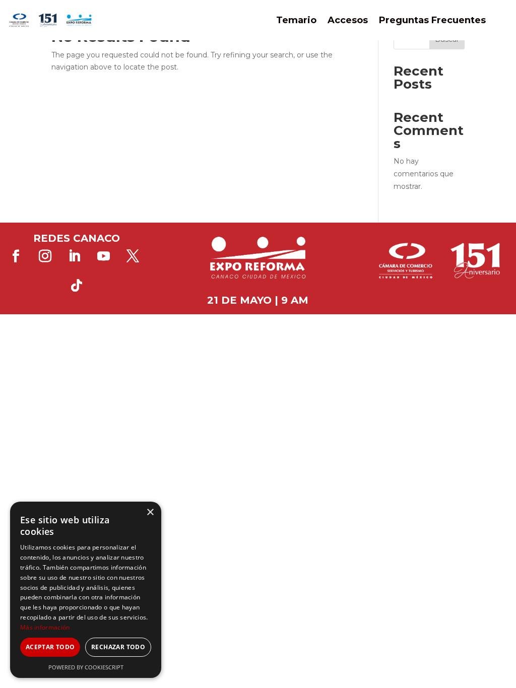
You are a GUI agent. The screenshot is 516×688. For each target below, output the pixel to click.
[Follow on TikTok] (76, 285)
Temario (296, 20)
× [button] (150, 512)
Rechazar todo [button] (118, 647)
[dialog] (85, 590)
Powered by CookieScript (85, 667)
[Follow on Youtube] (103, 256)
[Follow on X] (133, 256)
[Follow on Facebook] (16, 256)
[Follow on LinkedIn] (74, 256)
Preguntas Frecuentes (432, 20)
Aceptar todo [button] (50, 647)
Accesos (348, 20)
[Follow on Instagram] (45, 256)
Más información (45, 627)
